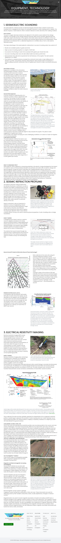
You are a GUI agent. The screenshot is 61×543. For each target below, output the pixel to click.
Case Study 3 (52, 413)
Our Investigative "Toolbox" (45, 529)
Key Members (54, 516)
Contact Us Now (8, 524)
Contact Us (53, 518)
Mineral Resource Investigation (29, 521)
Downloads (53, 520)
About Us (53, 513)
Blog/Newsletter (54, 522)
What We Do (30, 513)
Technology (29, 529)
